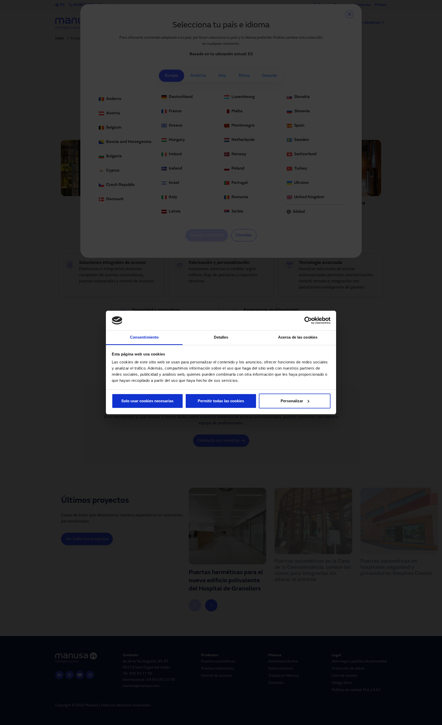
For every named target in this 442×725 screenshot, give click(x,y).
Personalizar (292, 401)
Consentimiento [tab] (144, 337)
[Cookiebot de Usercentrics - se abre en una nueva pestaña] (308, 320)
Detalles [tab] (221, 337)
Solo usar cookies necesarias (147, 401)
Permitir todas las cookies (221, 401)
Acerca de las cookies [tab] (297, 337)
